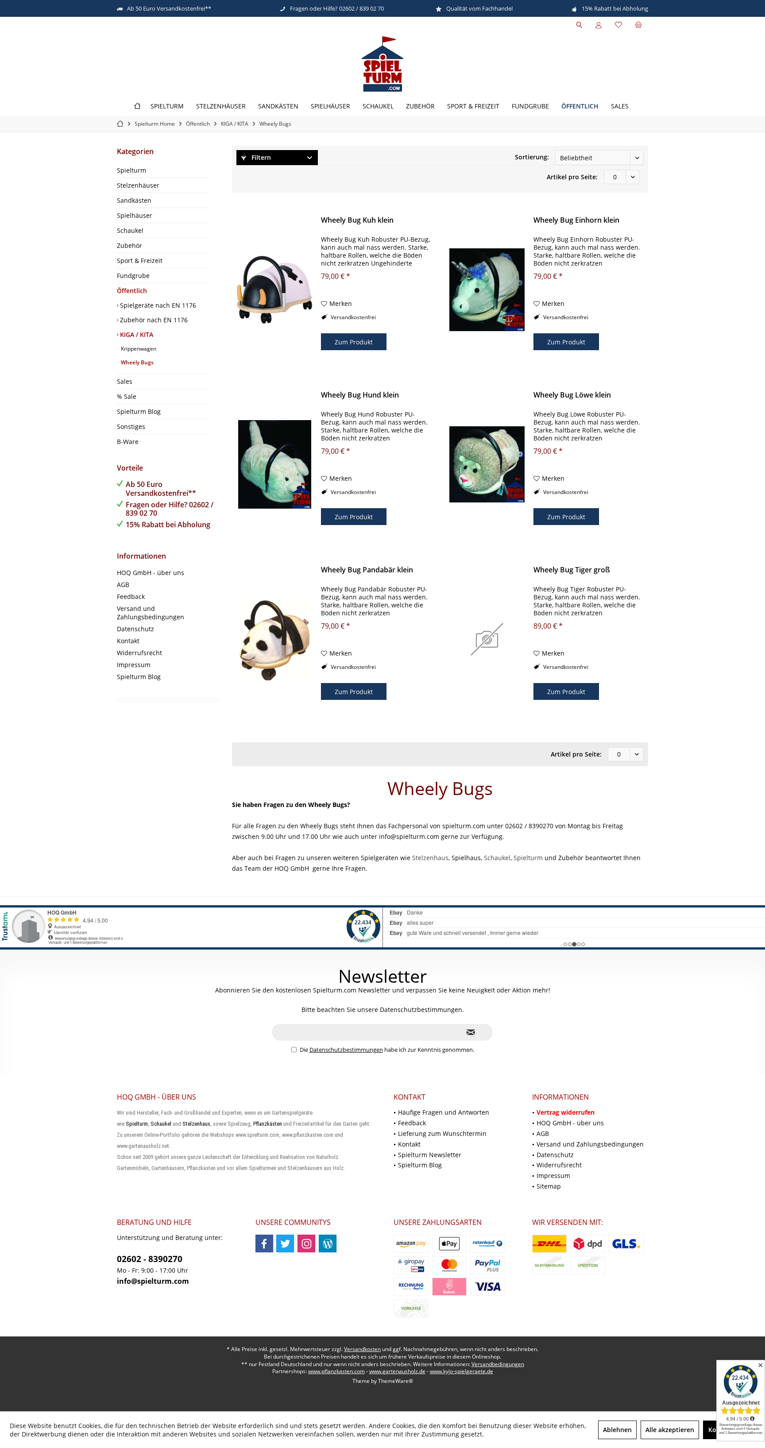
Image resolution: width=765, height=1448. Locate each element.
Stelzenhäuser (138, 185)
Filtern (260, 157)
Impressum (134, 664)
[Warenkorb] (638, 25)
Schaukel (130, 230)
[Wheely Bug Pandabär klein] (274, 639)
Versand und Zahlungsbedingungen (150, 612)
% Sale (126, 396)
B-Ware (128, 441)
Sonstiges (131, 426)
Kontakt (128, 641)
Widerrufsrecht (139, 653)
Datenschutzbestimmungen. (422, 1009)
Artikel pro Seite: (572, 177)
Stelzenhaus (430, 857)
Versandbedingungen (497, 1364)
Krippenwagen (138, 348)
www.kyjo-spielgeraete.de (461, 1371)
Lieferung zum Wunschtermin (442, 1133)
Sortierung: (532, 157)
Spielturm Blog (139, 411)
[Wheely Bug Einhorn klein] (487, 289)
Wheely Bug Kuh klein (357, 220)
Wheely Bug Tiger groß (571, 570)
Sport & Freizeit (139, 260)
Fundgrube (133, 275)
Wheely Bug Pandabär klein (367, 570)
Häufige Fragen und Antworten (443, 1112)
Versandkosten (362, 1349)
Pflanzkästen (267, 1123)
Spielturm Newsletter (429, 1155)
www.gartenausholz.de (397, 1371)
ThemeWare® (395, 1381)
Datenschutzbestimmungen (346, 1050)
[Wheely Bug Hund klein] (274, 464)
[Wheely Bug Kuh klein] (274, 289)
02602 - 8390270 (149, 1259)
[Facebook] (264, 1243)
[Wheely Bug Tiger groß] (487, 639)
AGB (123, 584)
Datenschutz (135, 629)
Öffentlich (132, 290)
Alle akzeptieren (669, 1429)
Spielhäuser (134, 215)
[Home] (137, 106)
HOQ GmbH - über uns (150, 572)
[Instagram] (306, 1243)
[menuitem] (638, 25)
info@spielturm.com (153, 1281)
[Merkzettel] (618, 25)
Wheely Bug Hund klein (360, 395)
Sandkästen (134, 200)
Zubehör (129, 245)
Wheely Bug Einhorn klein (576, 220)
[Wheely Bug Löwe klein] (487, 464)
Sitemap (549, 1186)
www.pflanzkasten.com (336, 1371)
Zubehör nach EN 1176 (153, 320)
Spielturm (131, 170)
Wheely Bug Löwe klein (572, 395)
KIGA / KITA (135, 334)
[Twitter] (285, 1243)
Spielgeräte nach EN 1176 (157, 305)
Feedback (131, 596)
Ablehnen (617, 1429)
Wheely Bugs (137, 362)
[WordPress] (327, 1243)
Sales (124, 381)
